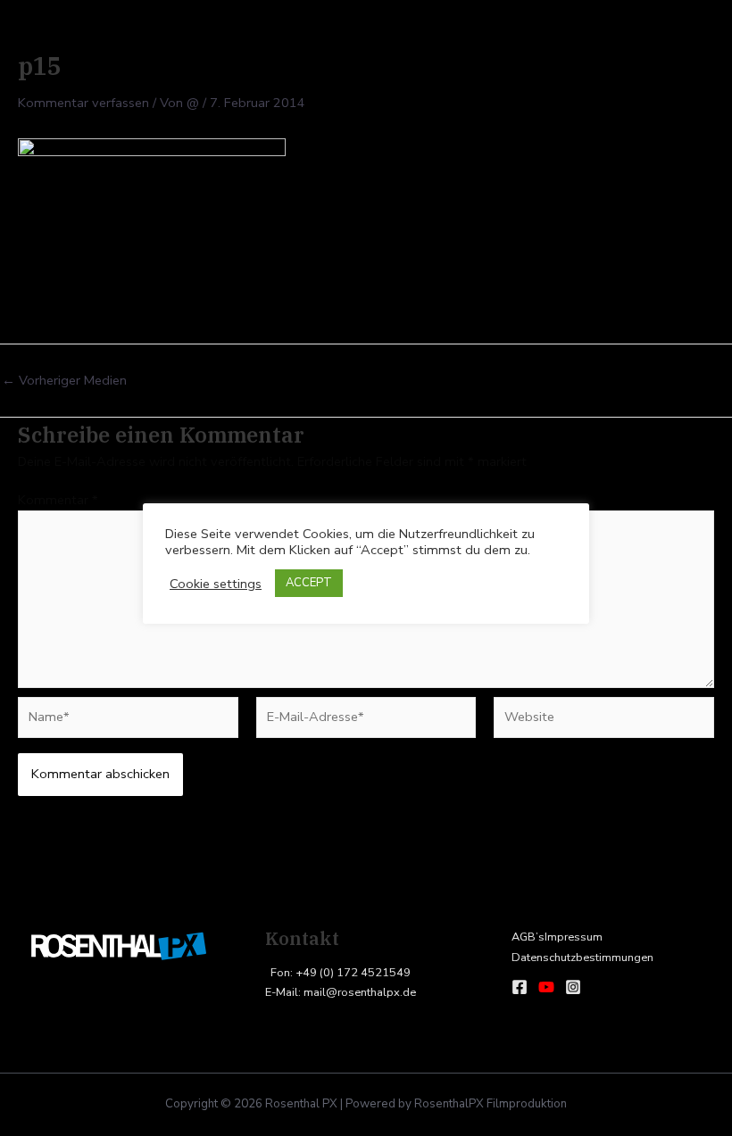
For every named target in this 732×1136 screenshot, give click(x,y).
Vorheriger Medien (64, 380)
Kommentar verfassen (83, 103)
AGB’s (528, 937)
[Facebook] (520, 987)
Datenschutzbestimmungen (582, 957)
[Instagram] (573, 987)
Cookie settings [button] (216, 584)
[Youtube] (546, 987)
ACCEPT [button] (309, 583)
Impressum (574, 937)
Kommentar (58, 500)
